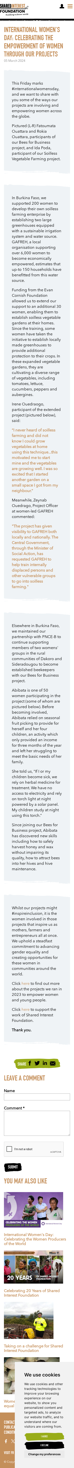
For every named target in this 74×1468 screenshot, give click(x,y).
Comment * (14, 1108)
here (26, 984)
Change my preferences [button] (44, 1454)
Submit (13, 1167)
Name (9, 1091)
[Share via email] (53, 1064)
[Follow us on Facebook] (6, 1441)
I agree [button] (44, 1436)
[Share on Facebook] (29, 1064)
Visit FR (9, 1453)
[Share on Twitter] (37, 1064)
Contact (10, 1423)
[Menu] (70, 6)
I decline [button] (44, 1445)
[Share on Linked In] (45, 1064)
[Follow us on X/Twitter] (13, 1441)
